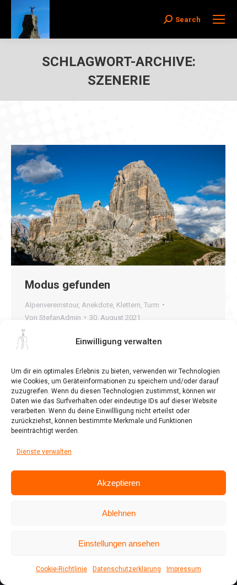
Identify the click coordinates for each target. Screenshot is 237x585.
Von (53, 317)
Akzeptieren (118, 483)
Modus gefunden (67, 284)
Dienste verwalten (44, 452)
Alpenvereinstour (51, 305)
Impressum (183, 569)
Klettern (128, 305)
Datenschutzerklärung (127, 569)
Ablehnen (119, 513)
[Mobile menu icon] (219, 19)
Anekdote (97, 305)
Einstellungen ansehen (118, 543)
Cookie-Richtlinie (61, 569)
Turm (151, 305)
